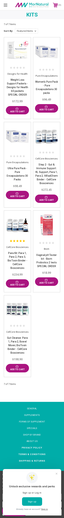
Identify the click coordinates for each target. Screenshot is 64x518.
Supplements (32, 415)
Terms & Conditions (32, 454)
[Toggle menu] (9, 5)
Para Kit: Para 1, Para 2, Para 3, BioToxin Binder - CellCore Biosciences (17, 260)
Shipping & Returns (32, 461)
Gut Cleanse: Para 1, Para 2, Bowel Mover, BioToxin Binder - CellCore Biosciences (17, 345)
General (32, 408)
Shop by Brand (32, 435)
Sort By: (8, 30)
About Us (32, 441)
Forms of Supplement (32, 421)
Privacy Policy (32, 448)
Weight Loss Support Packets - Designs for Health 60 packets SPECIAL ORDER (17, 87)
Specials (32, 428)
